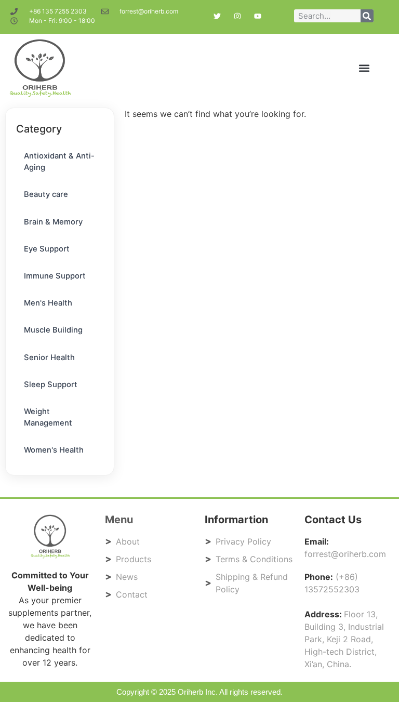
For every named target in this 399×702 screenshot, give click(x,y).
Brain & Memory (53, 222)
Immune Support (55, 276)
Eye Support (47, 249)
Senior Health (49, 357)
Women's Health (54, 450)
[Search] (367, 15)
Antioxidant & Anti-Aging (59, 161)
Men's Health (48, 303)
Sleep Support (50, 384)
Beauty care (46, 194)
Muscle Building (53, 330)
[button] (364, 68)
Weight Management (48, 417)
